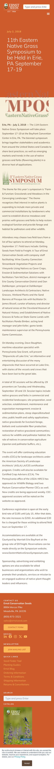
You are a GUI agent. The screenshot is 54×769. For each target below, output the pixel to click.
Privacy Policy (19, 756)
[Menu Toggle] (48, 14)
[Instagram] (15, 636)
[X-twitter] (20, 636)
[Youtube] (25, 636)
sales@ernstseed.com (15, 620)
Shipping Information (15, 680)
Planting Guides (12, 664)
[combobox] (36, 6)
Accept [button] (27, 763)
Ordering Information (15, 672)
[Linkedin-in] (5, 636)
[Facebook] (10, 636)
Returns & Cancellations (16, 684)
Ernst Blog (9, 668)
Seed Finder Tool (12, 660)
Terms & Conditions (14, 676)
